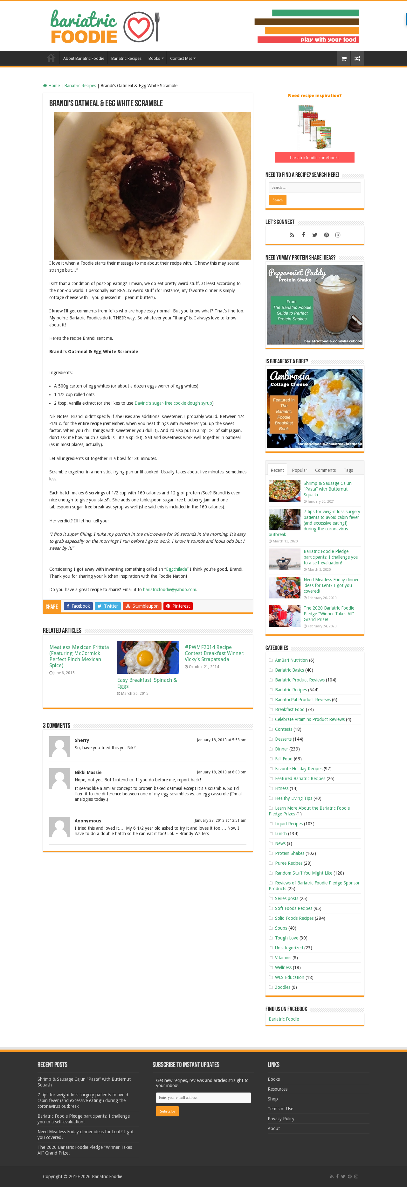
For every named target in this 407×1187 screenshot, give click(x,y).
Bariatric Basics (289, 670)
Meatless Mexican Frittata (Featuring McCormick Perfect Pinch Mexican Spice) (79, 656)
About (274, 1128)
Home (51, 57)
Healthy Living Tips (293, 798)
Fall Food (284, 758)
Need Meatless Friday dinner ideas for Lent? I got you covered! (331, 585)
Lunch (281, 833)
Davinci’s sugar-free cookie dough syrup (173, 403)
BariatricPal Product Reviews (303, 699)
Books (154, 58)
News (280, 843)
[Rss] (292, 235)
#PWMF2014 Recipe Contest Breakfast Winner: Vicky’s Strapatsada (215, 653)
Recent (277, 470)
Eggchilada (176, 569)
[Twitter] (315, 235)
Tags (348, 470)
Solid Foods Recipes (294, 918)
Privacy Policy (281, 1118)
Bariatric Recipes (126, 58)
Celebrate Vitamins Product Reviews (310, 719)
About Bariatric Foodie (83, 58)
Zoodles (282, 987)
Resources (277, 1089)
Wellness (283, 967)
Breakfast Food (290, 709)
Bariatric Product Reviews (300, 679)
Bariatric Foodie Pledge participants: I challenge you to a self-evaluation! (331, 557)
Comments (325, 470)
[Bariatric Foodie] (203, 24)
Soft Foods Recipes (293, 908)
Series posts (286, 898)
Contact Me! (181, 58)
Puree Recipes (288, 863)
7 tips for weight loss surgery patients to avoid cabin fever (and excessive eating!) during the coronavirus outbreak (314, 523)
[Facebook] (303, 235)
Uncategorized (289, 947)
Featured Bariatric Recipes (300, 778)
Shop (273, 1098)
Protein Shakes (289, 853)
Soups (281, 928)
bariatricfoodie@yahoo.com (169, 589)
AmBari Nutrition (291, 660)
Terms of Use (280, 1108)
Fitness (281, 788)
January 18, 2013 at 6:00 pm (221, 772)
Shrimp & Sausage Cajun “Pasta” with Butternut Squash (328, 489)
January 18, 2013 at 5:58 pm (221, 740)
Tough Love (286, 937)
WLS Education (289, 977)
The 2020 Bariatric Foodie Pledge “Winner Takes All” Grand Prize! (329, 613)
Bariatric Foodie (284, 1019)
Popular (299, 470)
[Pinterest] (326, 235)
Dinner (281, 748)
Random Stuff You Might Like (303, 873)
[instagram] (338, 235)
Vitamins (283, 957)
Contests (283, 729)
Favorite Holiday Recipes (298, 768)
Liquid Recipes (289, 823)
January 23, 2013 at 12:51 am (220, 820)
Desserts (283, 739)
